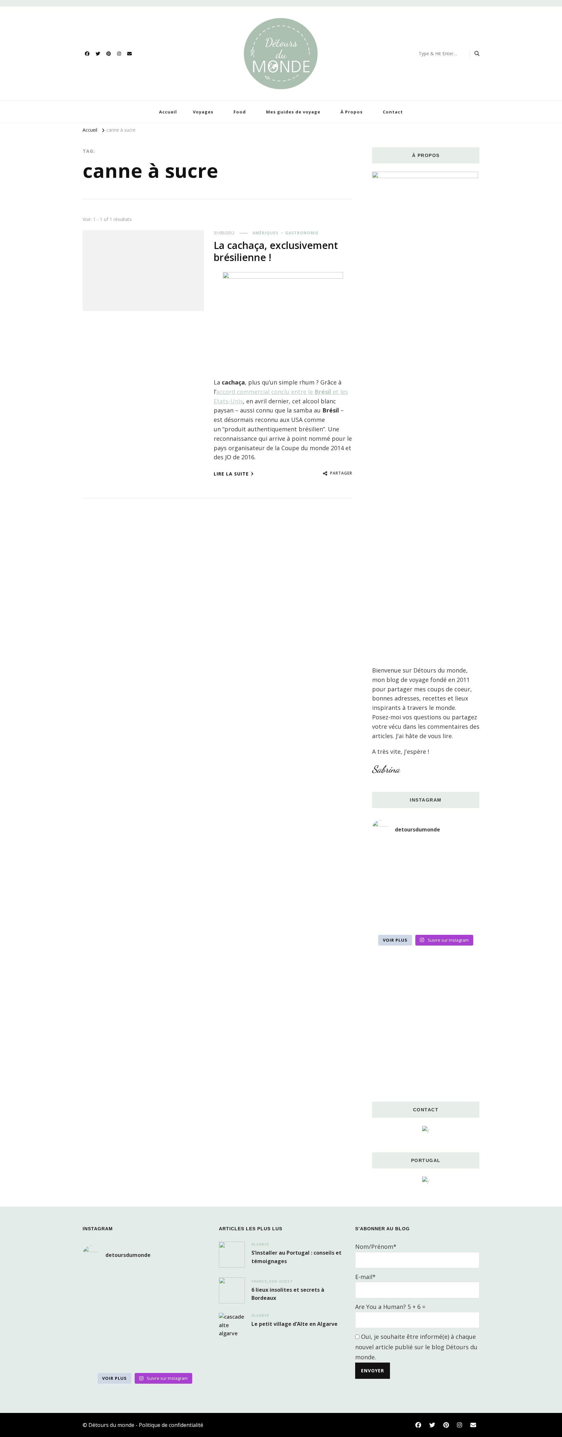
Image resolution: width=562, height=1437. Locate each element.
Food (240, 112)
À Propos (352, 112)
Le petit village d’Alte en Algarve (294, 1323)
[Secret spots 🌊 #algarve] (425, 897)
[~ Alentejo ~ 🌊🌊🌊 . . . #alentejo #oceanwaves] (425, 875)
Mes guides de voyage (293, 112)
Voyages (203, 112)
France (259, 1281)
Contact (393, 112)
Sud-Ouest (281, 1281)
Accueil (168, 112)
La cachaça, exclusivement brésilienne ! (276, 251)
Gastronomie (302, 233)
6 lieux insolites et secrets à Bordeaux (287, 1294)
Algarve (260, 1244)
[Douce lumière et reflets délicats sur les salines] (425, 919)
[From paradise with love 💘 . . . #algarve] (389, 853)
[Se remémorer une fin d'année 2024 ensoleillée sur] (389, 919)
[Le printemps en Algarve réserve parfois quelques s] (389, 875)
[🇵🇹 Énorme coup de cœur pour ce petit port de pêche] (462, 875)
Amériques (265, 233)
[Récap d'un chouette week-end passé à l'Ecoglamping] (425, 853)
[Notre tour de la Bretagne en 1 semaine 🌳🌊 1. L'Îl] (389, 897)
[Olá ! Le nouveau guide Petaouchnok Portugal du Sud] (462, 853)
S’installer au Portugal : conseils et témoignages (296, 1257)
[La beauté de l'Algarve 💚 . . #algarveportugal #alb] (462, 897)
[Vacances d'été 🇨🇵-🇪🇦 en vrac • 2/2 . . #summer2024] (462, 919)
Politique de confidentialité (171, 1425)
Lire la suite (231, 474)
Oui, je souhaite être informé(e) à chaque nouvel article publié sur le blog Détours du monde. (416, 1347)
